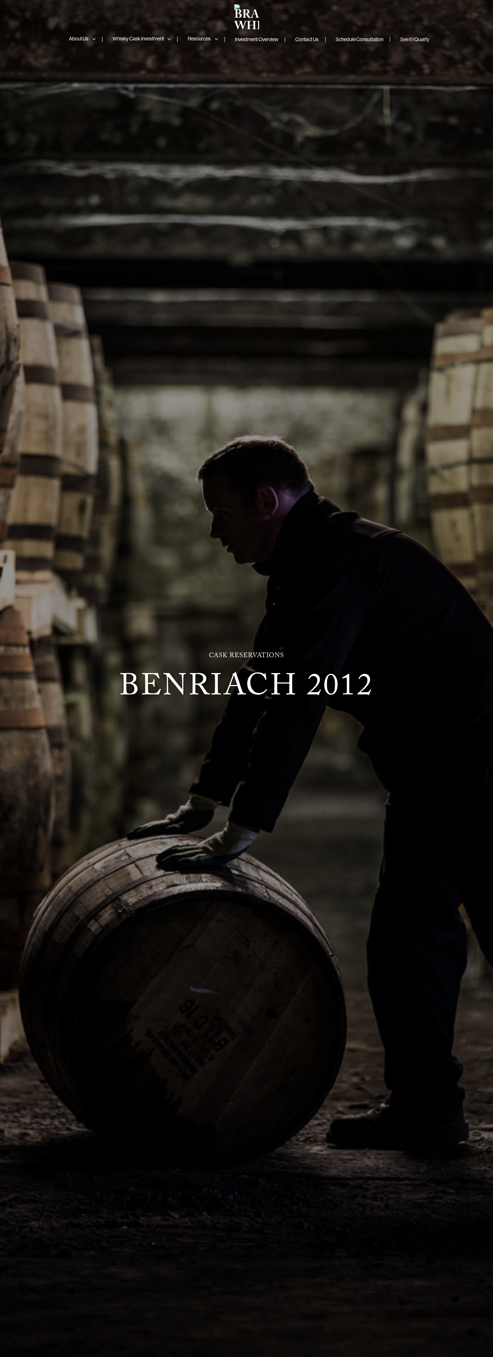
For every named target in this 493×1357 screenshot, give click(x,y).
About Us (78, 38)
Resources (199, 38)
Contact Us (307, 39)
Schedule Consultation (359, 39)
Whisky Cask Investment (138, 38)
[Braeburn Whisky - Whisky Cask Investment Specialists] (246, 15)
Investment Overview (256, 39)
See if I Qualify (414, 39)
